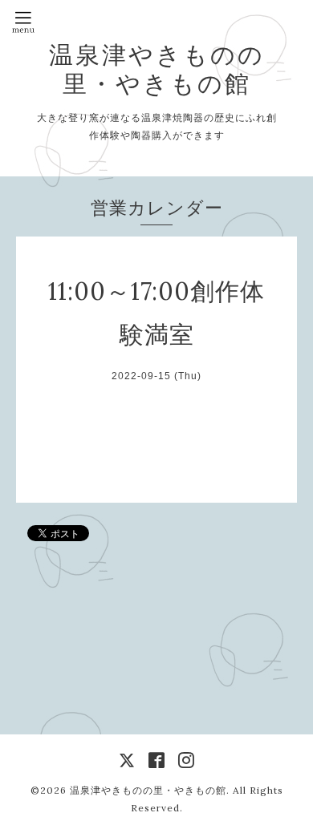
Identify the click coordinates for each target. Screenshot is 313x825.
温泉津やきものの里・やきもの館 (157, 69)
